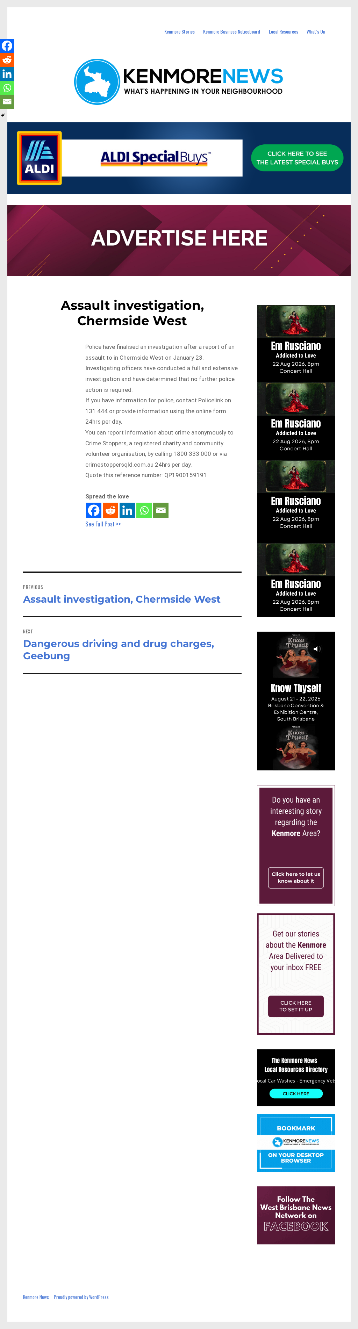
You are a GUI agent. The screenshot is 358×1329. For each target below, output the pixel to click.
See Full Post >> (103, 523)
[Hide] (3, 115)
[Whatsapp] (144, 510)
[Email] (161, 510)
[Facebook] (93, 510)
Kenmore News (36, 1296)
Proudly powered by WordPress (81, 1296)
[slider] (302, 764)
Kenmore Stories (179, 31)
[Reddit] (110, 510)
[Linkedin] (127, 510)
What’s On (316, 31)
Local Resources (283, 31)
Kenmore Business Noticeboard (231, 31)
